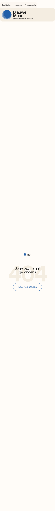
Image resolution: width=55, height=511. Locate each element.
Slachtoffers (6, 5)
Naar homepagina (27, 287)
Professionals (30, 5)
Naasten (18, 5)
